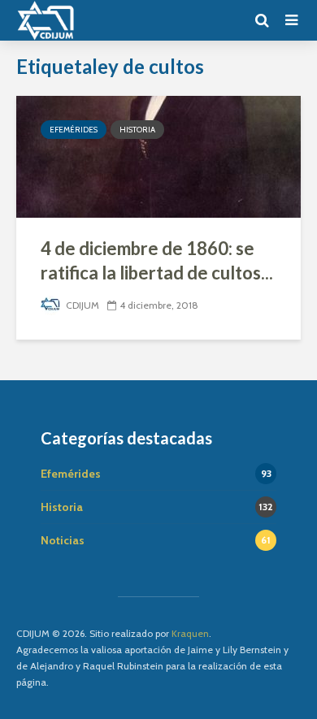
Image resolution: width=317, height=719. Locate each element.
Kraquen (190, 633)
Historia (137, 129)
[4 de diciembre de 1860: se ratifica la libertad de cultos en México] (158, 155)
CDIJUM (81, 305)
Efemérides (74, 129)
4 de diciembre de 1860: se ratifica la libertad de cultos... (157, 260)
